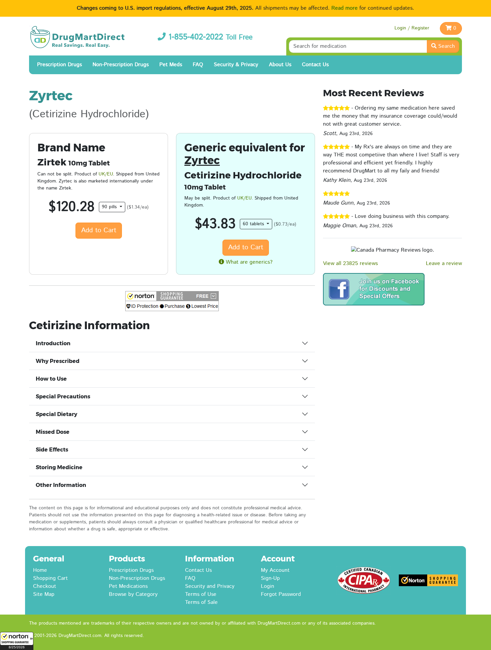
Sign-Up (270, 578)
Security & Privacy (236, 65)
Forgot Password (281, 594)
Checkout (44, 586)
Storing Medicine (59, 467)
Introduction (53, 343)
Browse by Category (133, 594)
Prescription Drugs (59, 65)
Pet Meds (170, 65)
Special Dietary (56, 414)
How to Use (51, 379)
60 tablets (254, 224)
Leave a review (444, 263)
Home (40, 570)
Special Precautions (63, 396)
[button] (16, 641)
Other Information (61, 485)
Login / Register (411, 28)
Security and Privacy (209, 586)
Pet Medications (128, 586)
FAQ (198, 65)
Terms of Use (200, 594)
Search (446, 46)
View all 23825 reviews (350, 263)
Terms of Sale (201, 602)
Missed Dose (52, 432)
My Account (275, 570)
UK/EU (106, 174)
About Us (280, 65)
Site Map (43, 594)
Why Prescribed (57, 361)
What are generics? (248, 262)
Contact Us (315, 65)
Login (267, 586)
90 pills (110, 207)
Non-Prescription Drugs (121, 65)
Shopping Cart (50, 578)
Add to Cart (98, 230)
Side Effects (52, 449)
